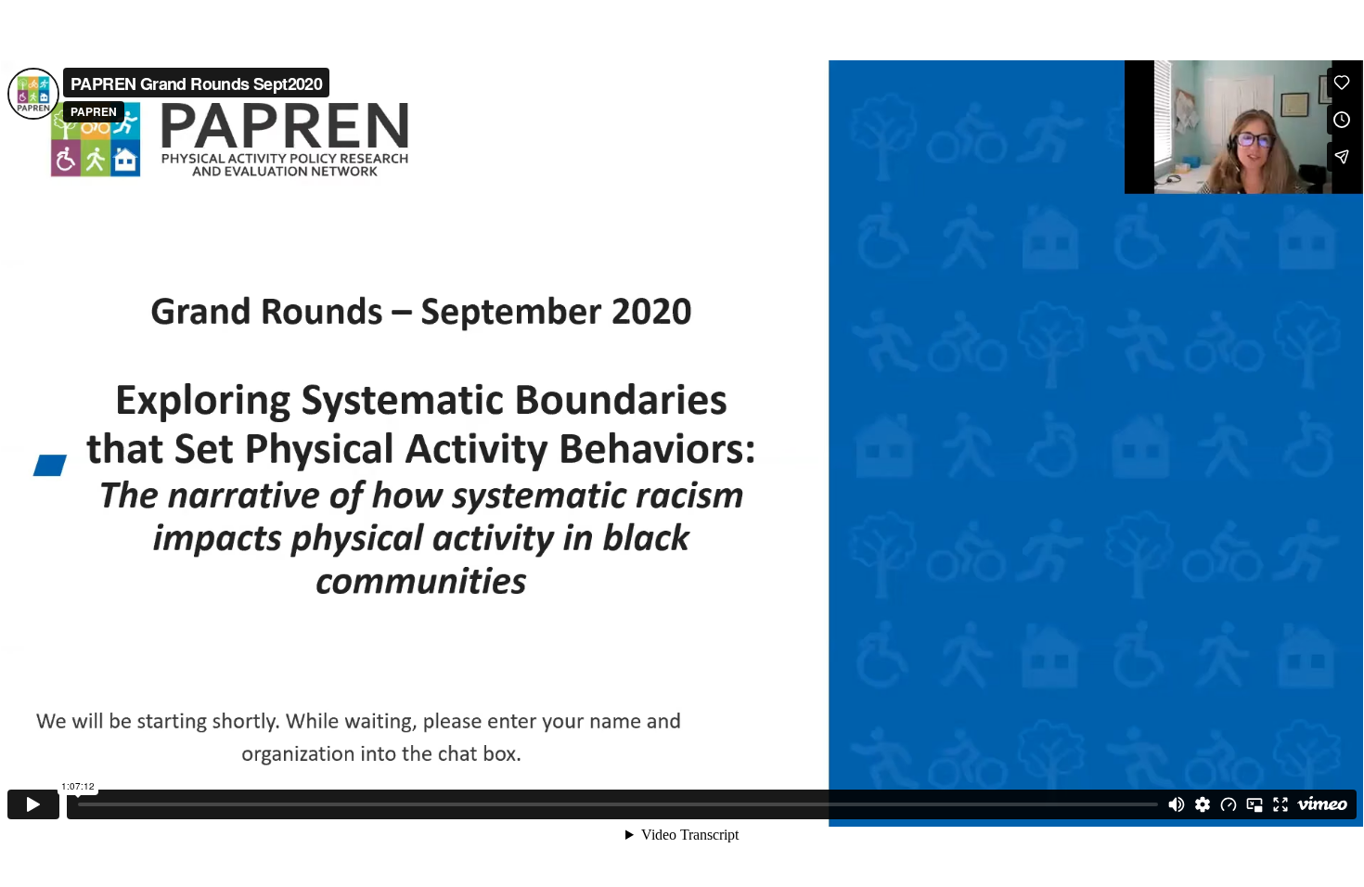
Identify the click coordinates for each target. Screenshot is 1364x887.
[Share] (1342, 157)
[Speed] (1228, 804)
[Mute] (1176, 804)
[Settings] (1202, 804)
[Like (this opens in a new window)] (1342, 82)
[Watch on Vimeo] (1322, 804)
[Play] (33, 804)
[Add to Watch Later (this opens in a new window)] (1342, 120)
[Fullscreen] (1280, 804)
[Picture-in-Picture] (1254, 804)
